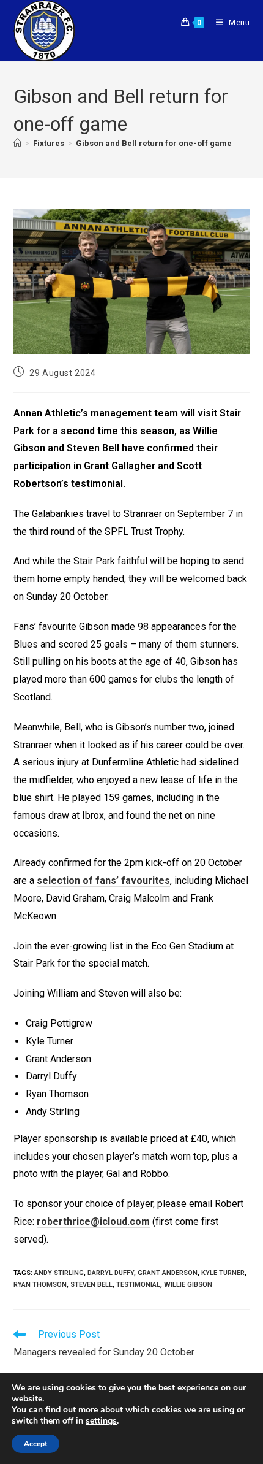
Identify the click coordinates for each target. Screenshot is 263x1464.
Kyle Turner (223, 1273)
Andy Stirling (59, 1273)
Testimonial (138, 1285)
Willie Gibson (188, 1285)
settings (101, 1421)
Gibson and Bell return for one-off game (154, 143)
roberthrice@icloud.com (93, 1221)
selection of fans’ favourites (103, 880)
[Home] (17, 143)
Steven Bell (91, 1285)
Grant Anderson (168, 1273)
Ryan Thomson (40, 1285)
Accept (35, 1444)
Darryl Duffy (110, 1273)
